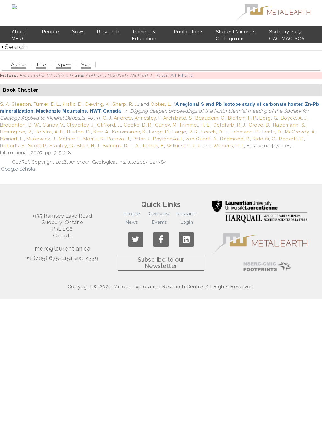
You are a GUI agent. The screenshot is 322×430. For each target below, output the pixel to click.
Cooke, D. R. (138, 125)
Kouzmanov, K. (129, 132)
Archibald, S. (178, 118)
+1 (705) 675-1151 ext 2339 (62, 258)
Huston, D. (79, 132)
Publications (188, 32)
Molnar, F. (70, 139)
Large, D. (159, 132)
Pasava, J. (118, 139)
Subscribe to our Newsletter (161, 262)
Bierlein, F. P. (242, 118)
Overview (159, 214)
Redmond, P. (235, 139)
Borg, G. (268, 118)
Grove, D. (259, 125)
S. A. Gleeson (15, 104)
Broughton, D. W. (20, 125)
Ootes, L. (161, 104)
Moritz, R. (94, 139)
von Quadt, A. (202, 139)
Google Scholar (19, 169)
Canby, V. (53, 125)
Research (108, 32)
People (50, 32)
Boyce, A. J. (294, 118)
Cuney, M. (166, 125)
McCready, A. (300, 132)
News (78, 32)
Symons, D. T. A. (121, 146)
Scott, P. (37, 146)
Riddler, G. (265, 139)
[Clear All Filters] (174, 75)
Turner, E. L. (47, 104)
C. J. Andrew (117, 118)
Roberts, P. (291, 139)
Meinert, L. (12, 139)
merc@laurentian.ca (62, 249)
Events (159, 222)
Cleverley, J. (81, 125)
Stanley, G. (61, 146)
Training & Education (144, 35)
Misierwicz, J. (41, 139)
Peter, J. (142, 139)
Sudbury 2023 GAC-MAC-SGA (287, 35)
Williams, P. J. (228, 146)
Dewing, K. (97, 104)
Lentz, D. (272, 132)
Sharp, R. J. (125, 104)
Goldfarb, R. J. (230, 125)
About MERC (19, 35)
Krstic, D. (73, 104)
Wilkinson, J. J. (184, 146)
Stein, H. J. (88, 146)
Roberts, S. (12, 146)
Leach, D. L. (214, 132)
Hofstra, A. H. (49, 132)
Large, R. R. (185, 132)
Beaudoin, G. (210, 118)
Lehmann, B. (245, 132)
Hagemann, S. (289, 125)
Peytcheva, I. (168, 139)
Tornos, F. (153, 146)
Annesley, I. (148, 118)
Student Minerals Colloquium (235, 35)
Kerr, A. (101, 132)
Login (186, 222)
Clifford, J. (109, 125)
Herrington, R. (16, 132)
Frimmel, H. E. (195, 125)
